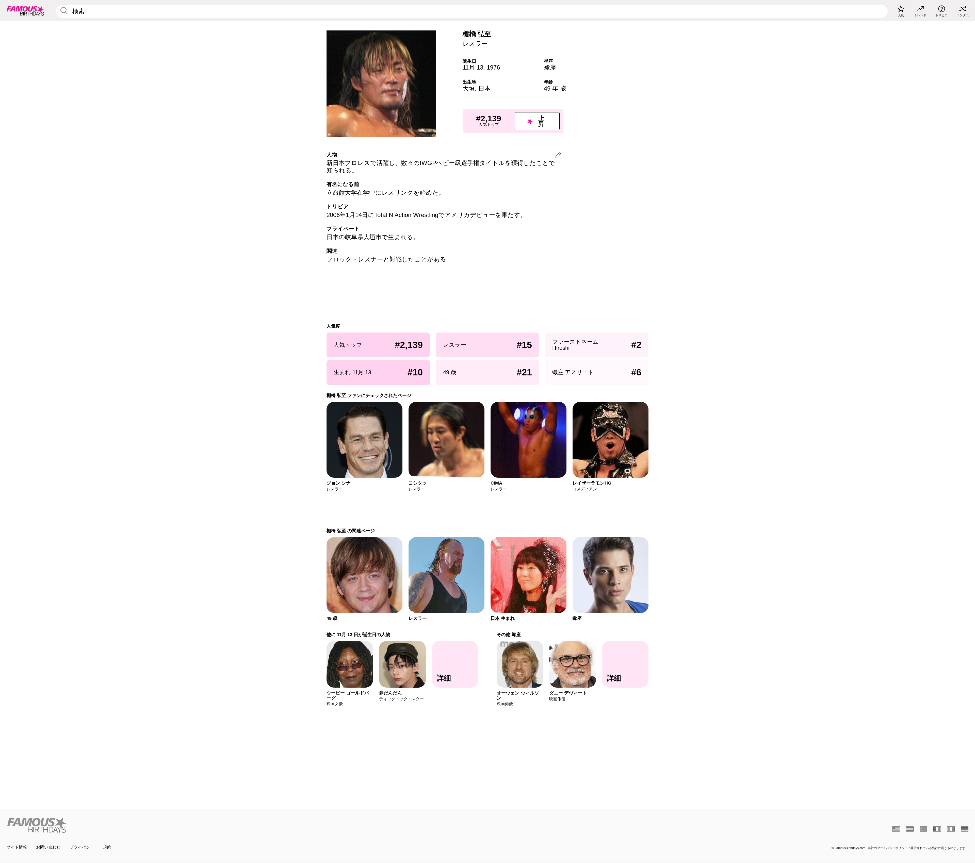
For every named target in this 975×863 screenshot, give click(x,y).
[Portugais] (923, 829)
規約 (107, 847)
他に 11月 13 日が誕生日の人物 (358, 634)
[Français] (937, 829)
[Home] (245, 825)
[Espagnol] (910, 829)
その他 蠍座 (509, 634)
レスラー (475, 43)
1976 (493, 67)
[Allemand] (964, 829)
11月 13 (473, 67)
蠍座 (550, 67)
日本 (484, 88)
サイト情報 (17, 847)
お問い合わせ (48, 847)
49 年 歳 (555, 88)
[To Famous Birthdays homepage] (25, 11)
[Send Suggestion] (558, 156)
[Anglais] (896, 829)
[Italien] (951, 829)
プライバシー (82, 847)
